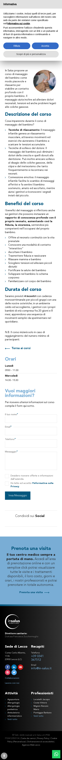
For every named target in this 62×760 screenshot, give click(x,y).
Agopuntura (13, 699)
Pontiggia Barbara (42, 713)
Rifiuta (17, 46)
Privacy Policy (43, 738)
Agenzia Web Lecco (31, 745)
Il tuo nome (11, 414)
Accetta (45, 46)
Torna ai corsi (21, 348)
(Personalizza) (19, 742)
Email (8, 427)
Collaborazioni (12, 678)
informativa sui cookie (18, 23)
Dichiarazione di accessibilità (40, 742)
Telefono (10, 439)
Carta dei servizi (28, 738)
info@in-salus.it (41, 668)
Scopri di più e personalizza (31, 54)
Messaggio (11, 451)
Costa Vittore (40, 703)
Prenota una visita (31, 592)
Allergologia (13, 703)
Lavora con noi (12, 683)
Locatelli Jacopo (42, 699)
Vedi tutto (12, 719)
